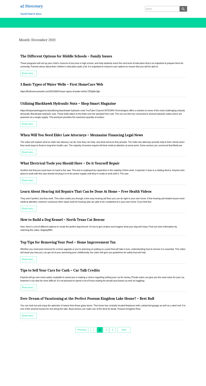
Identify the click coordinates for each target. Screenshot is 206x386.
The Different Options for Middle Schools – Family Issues (66, 56)
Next (124, 330)
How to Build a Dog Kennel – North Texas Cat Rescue (62, 219)
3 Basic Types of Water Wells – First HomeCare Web (61, 84)
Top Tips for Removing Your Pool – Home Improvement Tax (68, 242)
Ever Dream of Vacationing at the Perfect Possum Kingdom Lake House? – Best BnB (87, 298)
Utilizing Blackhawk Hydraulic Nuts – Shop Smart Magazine (68, 103)
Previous (82, 330)
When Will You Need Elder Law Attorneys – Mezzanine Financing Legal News (81, 135)
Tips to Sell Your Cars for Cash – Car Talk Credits (60, 270)
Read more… (28, 73)
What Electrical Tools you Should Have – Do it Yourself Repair (70, 163)
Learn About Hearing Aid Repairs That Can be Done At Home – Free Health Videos (85, 191)
